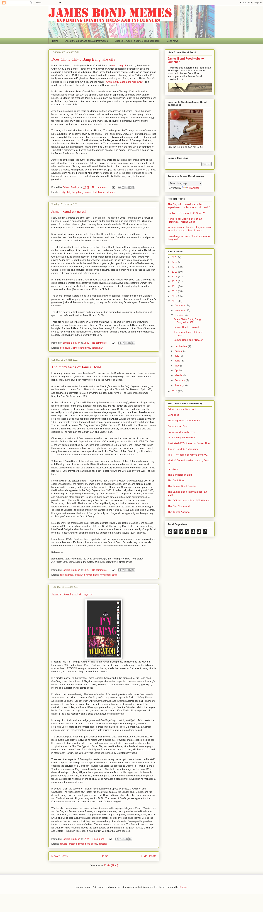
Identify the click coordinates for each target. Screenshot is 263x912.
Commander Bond (178, 426)
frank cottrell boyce (94, 192)
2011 (175, 301)
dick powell (65, 347)
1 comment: (98, 839)
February (180, 380)
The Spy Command (179, 506)
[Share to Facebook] (130, 187)
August (179, 350)
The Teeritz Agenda (179, 511)
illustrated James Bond (87, 574)
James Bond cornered (68, 211)
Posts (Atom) (111, 865)
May (177, 365)
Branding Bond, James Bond (184, 420)
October (179, 315)
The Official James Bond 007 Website (189, 500)
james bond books (87, 843)
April (177, 370)
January (179, 385)
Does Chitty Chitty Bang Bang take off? (83, 59)
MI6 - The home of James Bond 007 (188, 454)
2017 (175, 271)
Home (55, 41)
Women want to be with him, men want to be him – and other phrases (189, 229)
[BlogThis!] (123, 187)
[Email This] (119, 187)
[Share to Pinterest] (133, 187)
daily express (66, 574)
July (177, 355)
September (181, 346)
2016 (175, 276)
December (181, 305)
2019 (175, 261)
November (181, 310)
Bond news (172, 41)
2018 (175, 266)
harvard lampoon (68, 843)
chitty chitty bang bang (71, 192)
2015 (175, 281)
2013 (175, 291)
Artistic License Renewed (182, 409)
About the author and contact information (86, 41)
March (178, 375)
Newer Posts (59, 856)
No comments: (100, 187)
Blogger (183, 887)
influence (110, 192)
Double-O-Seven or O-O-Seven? (186, 213)
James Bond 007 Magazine (183, 449)
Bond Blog (173, 414)
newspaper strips (109, 574)
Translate (194, 187)
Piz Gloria (173, 469)
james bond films (81, 347)
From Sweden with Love (181, 432)
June (178, 360)
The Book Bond (176, 480)
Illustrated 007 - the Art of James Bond (189, 443)
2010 (175, 391)
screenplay (97, 347)
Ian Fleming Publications (181, 437)
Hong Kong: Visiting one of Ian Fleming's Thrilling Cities (185, 220)
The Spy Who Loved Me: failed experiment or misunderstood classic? (189, 206)
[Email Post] (113, 187)
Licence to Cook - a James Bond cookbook (137, 41)
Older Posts (148, 856)
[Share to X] (126, 187)
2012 (175, 296)
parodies (103, 843)
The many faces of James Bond (76, 366)
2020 (175, 257)
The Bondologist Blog (180, 474)
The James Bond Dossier (182, 486)
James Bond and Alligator (72, 593)
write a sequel (118, 65)
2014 (175, 286)
